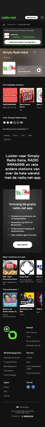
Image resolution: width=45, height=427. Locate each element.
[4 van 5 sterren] (14, 122)
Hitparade (7, 57)
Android (7, 396)
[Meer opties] (40, 52)
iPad (5, 391)
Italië (30, 135)
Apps (28, 362)
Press (28, 337)
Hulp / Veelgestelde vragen (33, 368)
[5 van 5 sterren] (18, 122)
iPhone (6, 387)
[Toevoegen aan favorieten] (34, 52)
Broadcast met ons (33, 345)
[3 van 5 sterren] (11, 122)
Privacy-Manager (10, 375)
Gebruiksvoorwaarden (12, 358)
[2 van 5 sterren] (7, 122)
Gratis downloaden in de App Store (22, 42)
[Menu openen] (42, 17)
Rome (15, 135)
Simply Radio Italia (24, 71)
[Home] (4, 24)
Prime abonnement (33, 373)
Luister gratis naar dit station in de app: (19, 30)
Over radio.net (31, 332)
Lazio (23, 135)
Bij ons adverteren (33, 341)
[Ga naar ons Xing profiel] (33, 387)
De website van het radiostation (14, 129)
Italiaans (7, 135)
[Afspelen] (39, 70)
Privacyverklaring (10, 362)
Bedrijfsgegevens (10, 366)
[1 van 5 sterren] (4, 122)
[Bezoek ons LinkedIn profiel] (28, 387)
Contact (29, 358)
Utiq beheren (9, 371)
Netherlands (24, 407)
